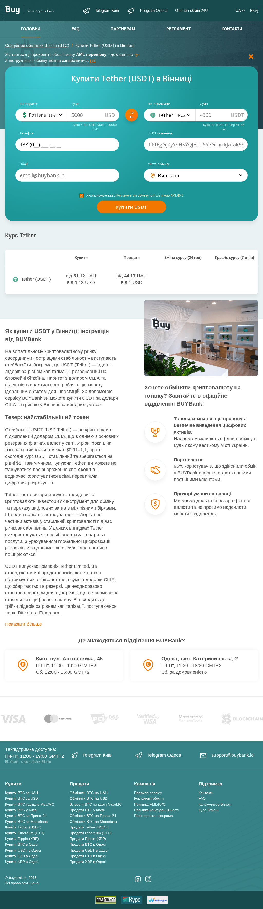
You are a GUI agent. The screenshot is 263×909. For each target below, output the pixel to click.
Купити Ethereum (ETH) (24, 833)
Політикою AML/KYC (168, 195)
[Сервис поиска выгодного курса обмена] (158, 900)
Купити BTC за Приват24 (26, 816)
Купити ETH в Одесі (21, 856)
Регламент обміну (149, 798)
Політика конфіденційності (156, 810)
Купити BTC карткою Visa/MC (29, 804)
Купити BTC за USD (21, 798)
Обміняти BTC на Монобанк (93, 821)
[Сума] (93, 115)
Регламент (178, 29)
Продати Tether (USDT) (89, 827)
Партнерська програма (153, 816)
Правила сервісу (148, 793)
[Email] (67, 175)
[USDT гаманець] (196, 144)
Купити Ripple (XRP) (22, 839)
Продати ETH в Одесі (88, 856)
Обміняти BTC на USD (88, 798)
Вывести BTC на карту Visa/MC (96, 804)
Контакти (232, 29)
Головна (31, 29)
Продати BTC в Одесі (88, 844)
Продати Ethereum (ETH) (91, 833)
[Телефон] (67, 144)
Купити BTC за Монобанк (26, 821)
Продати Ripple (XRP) (88, 839)
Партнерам (123, 29)
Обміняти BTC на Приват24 (93, 816)
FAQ (76, 29)
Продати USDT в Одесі (89, 850)
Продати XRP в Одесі (88, 861)
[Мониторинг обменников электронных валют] (132, 900)
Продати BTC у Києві (87, 810)
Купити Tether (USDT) (23, 827)
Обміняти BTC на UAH (88, 793)
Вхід (254, 10)
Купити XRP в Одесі (21, 861)
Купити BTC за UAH (21, 793)
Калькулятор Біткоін (215, 804)
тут (137, 54)
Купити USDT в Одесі (23, 850)
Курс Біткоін (208, 810)
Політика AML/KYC (149, 804)
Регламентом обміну (132, 195)
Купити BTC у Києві (21, 810)
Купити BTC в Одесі (21, 844)
